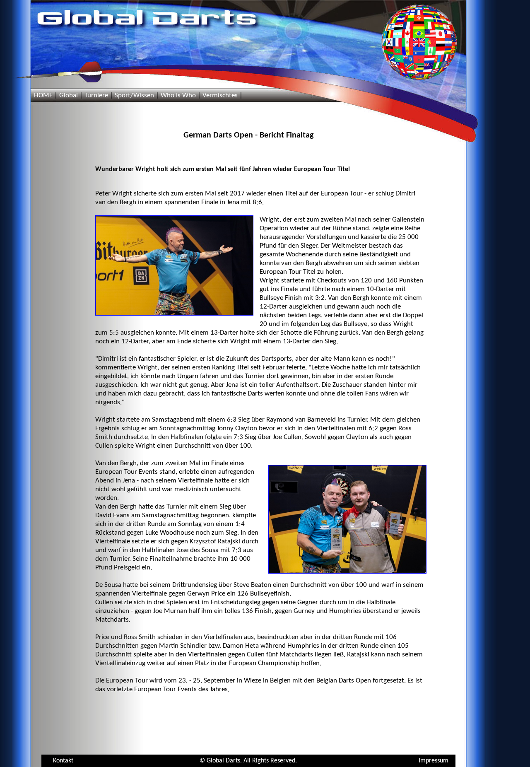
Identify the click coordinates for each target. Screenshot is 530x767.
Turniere (96, 95)
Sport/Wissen (134, 95)
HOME (43, 95)
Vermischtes (220, 95)
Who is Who (178, 95)
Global (68, 95)
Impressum (433, 760)
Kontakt (63, 760)
